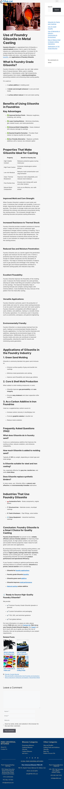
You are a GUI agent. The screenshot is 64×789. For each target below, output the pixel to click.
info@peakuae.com (8, 782)
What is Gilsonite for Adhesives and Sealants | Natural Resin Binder (22, 677)
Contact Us (26, 625)
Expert (34, 627)
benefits (5, 57)
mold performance (26, 582)
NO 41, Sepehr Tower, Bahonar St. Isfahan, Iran (32, 768)
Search (50, 7)
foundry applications (22, 570)
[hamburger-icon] (57, 1)
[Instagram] (27, 758)
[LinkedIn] (32, 758)
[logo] (8, 2)
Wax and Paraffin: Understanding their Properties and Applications (22, 676)
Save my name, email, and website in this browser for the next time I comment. (22, 725)
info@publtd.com (56, 778)
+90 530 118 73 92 (56, 775)
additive (24, 578)
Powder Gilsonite (14, 674)
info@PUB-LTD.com (32, 773)
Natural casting (12, 586)
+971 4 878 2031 (8, 777)
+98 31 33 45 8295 (32, 771)
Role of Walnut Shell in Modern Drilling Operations (54, 42)
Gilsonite (7, 674)
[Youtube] (38, 758)
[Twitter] (35, 758)
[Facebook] (29, 758)
